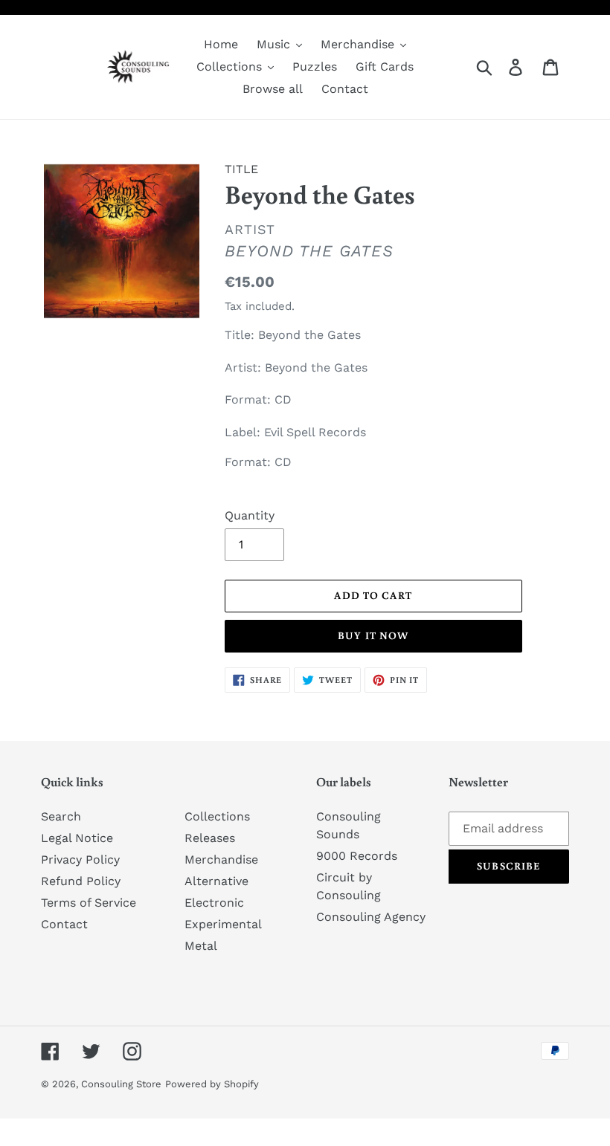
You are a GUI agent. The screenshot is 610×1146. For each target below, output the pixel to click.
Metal (200, 946)
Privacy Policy (80, 859)
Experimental (223, 924)
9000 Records (356, 856)
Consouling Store (121, 1084)
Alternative (216, 881)
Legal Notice (77, 838)
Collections (217, 816)
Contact (64, 924)
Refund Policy (81, 881)
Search (61, 816)
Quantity (249, 515)
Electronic (214, 903)
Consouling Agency (371, 917)
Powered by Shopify (212, 1084)
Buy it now (373, 635)
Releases (209, 838)
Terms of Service (88, 903)
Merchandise (221, 859)
